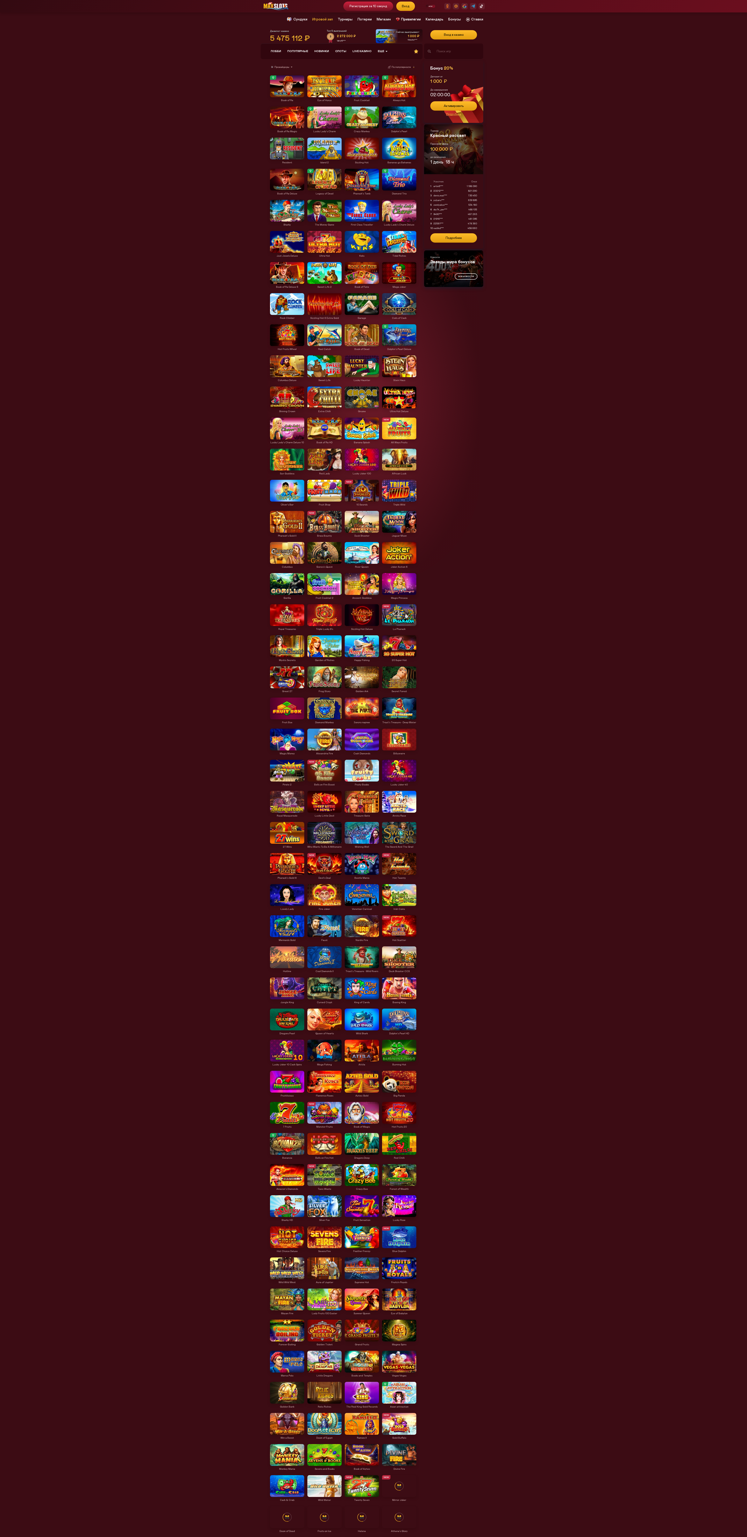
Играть (287, 95)
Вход (406, 6)
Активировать (454, 106)
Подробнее (453, 114)
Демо (275, 76)
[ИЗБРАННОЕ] (416, 51)
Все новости (466, 276)
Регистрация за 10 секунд (368, 6)
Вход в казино (454, 34)
